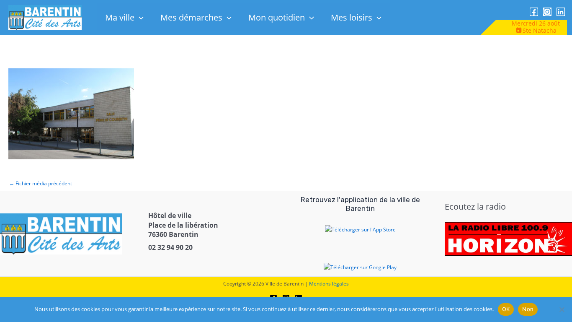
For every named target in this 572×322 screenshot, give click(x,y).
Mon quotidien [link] (276, 17)
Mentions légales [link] (329, 283)
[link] (45, 17)
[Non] (561, 309)
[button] (139, 17)
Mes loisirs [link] (351, 17)
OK (506, 309)
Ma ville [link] (119, 17)
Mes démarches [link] (191, 17)
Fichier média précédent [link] (40, 183)
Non (527, 309)
